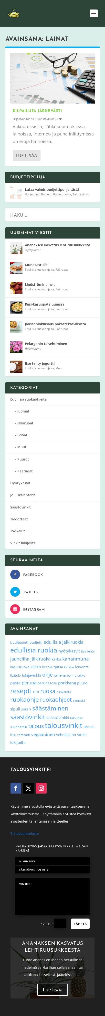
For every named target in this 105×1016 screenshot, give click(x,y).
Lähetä (80, 923)
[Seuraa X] (28, 788)
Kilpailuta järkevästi (37, 111)
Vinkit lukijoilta (23, 543)
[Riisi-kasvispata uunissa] (16, 307)
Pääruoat (61, 270)
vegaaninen (43, 734)
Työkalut (17, 531)
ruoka (47, 691)
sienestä (79, 700)
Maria (30, 119)
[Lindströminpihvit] (16, 288)
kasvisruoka (19, 667)
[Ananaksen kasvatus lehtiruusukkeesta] (16, 248)
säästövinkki (57, 717)
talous (36, 725)
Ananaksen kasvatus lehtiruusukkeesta (57, 245)
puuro (82, 683)
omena (60, 675)
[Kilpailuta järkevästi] (52, 78)
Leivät (22, 435)
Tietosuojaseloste (24, 833)
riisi (36, 691)
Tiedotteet (19, 519)
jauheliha (19, 659)
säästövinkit (27, 716)
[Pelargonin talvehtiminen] (16, 347)
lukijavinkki (31, 675)
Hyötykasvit (33, 250)
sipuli (15, 709)
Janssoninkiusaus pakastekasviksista (55, 324)
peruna (29, 683)
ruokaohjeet (56, 699)
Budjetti (46, 194)
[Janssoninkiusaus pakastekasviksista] (16, 327)
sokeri (26, 709)
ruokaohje (24, 699)
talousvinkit (63, 725)
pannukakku (76, 675)
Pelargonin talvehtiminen (46, 343)
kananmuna (75, 659)
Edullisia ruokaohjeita (39, 270)
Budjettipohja (62, 194)
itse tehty (88, 651)
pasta (15, 683)
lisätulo (15, 675)
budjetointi (19, 642)
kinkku (69, 667)
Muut (59, 368)
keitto (36, 667)
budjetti (36, 642)
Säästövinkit (45, 119)
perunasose (47, 683)
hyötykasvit (69, 651)
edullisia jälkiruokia (64, 642)
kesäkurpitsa (52, 667)
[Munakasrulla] (16, 268)
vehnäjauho (66, 734)
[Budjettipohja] (16, 193)
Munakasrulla (36, 264)
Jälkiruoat (25, 423)
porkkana (67, 683)
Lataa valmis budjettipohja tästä (52, 189)
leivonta (82, 666)
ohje (47, 674)
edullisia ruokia (33, 649)
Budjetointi (32, 194)
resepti (21, 690)
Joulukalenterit (22, 495)
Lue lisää (26, 155)
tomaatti (23, 735)
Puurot (23, 459)
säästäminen (50, 708)
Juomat (23, 411)
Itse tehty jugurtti (40, 363)
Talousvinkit (81, 194)
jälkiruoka (41, 659)
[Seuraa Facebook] (15, 788)
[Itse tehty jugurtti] (16, 367)
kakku (56, 659)
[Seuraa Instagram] (41, 788)
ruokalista (64, 692)
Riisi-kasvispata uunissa (44, 304)
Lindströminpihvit (40, 284)
